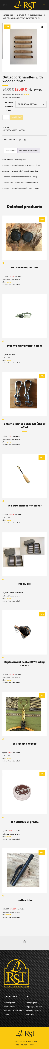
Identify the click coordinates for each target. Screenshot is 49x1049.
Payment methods (33, 1010)
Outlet (20, 15)
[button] (42, 27)
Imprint (31, 1045)
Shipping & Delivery (34, 1006)
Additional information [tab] (28, 150)
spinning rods (9, 1002)
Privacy (24, 1045)
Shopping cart (31, 1002)
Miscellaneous (35, 15)
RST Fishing (7, 15)
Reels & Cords (9, 1006)
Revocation (30, 1014)
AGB (17, 1045)
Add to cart (17, 117)
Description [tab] (11, 150)
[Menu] (42, 5)
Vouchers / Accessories (13, 1010)
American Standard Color (9, 106)
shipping (26, 94)
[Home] (24, 5)
